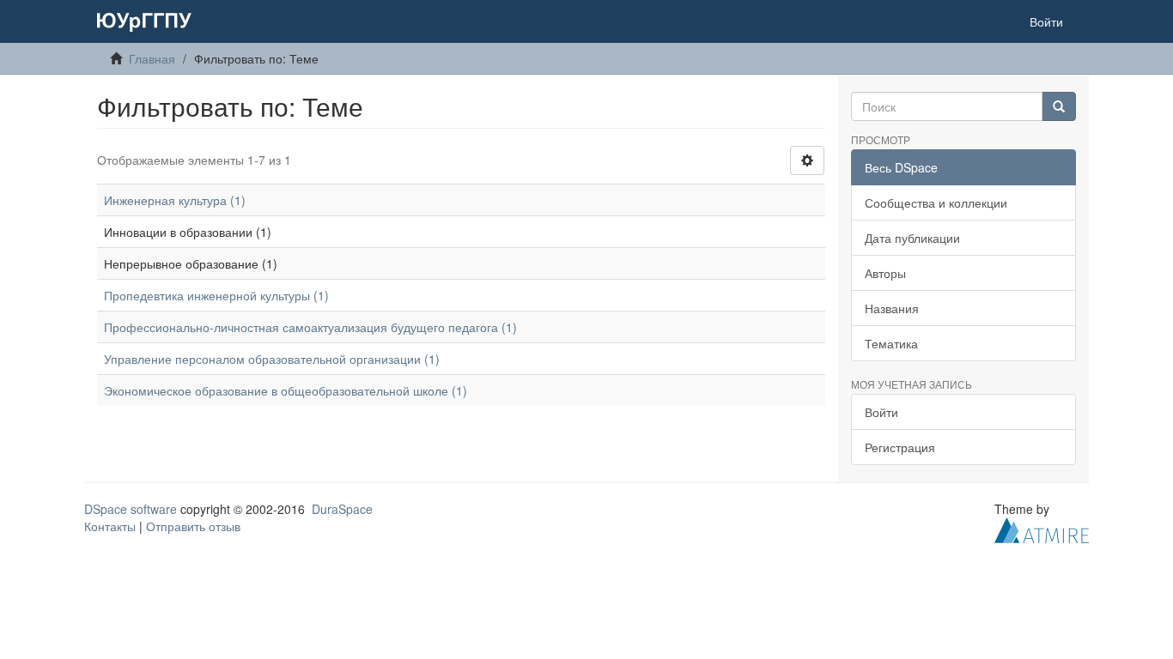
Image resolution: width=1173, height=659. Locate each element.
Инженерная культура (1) (175, 200)
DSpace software (130, 508)
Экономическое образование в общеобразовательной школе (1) (285, 390)
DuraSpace (342, 508)
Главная (152, 58)
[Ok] (1059, 106)
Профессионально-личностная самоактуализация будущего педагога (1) (310, 327)
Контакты (110, 526)
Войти (881, 411)
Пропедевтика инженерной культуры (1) (216, 295)
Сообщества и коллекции (936, 202)
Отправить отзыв (193, 526)
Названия (892, 308)
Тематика (891, 343)
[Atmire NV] (1041, 528)
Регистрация (900, 447)
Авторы (885, 272)
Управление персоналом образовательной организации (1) (272, 358)
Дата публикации (912, 237)
